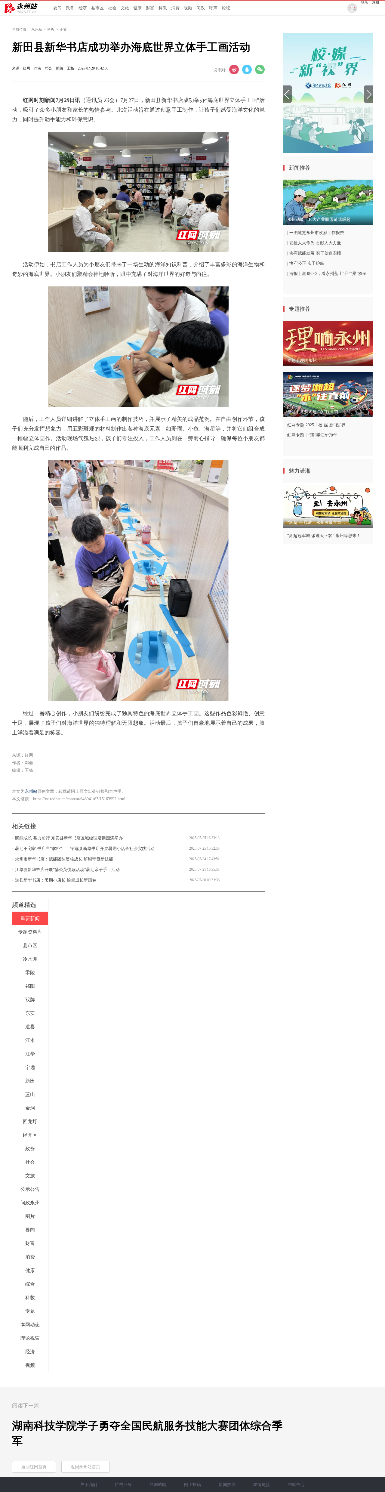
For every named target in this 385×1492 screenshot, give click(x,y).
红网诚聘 (157, 1484)
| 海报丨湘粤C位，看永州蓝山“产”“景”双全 (327, 273)
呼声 (213, 8)
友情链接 (261, 1484)
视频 (188, 8)
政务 (70, 8)
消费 (175, 8)
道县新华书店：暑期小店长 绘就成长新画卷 (55, 880)
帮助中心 (296, 1484)
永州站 (36, 29)
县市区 (97, 8)
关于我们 (88, 1484)
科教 (163, 8)
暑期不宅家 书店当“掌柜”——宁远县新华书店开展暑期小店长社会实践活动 (85, 848)
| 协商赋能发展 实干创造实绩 (314, 253)
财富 (150, 8)
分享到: (220, 70)
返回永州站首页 (85, 1467)
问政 (200, 8)
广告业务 (123, 1484)
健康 (137, 8)
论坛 (226, 8)
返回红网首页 (34, 1467)
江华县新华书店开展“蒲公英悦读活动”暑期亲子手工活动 (67, 869)
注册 (375, 2)
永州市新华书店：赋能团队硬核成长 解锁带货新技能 (64, 859)
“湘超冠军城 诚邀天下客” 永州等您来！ (324, 535)
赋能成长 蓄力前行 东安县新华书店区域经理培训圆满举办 (69, 838)
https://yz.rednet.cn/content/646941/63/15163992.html (79, 799)
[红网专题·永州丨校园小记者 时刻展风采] (328, 93)
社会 (112, 8)
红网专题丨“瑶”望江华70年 (312, 435)
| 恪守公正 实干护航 (305, 263)
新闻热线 (227, 1484)
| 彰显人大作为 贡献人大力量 (314, 243)
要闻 (57, 8)
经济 (83, 8)
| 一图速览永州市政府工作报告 (315, 232)
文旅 (125, 8)
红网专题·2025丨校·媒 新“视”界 (316, 425)
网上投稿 (192, 1484)
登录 (364, 2)
